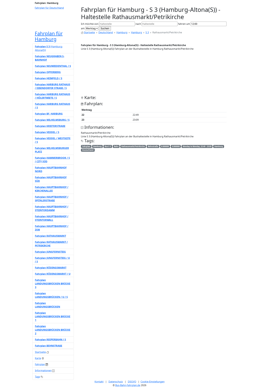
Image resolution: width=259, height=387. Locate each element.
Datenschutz (116, 381)
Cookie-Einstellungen (153, 381)
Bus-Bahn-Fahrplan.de (127, 385)
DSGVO (132, 381)
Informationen (43, 370)
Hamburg (121, 32)
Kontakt (99, 381)
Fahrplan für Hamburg (49, 36)
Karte (38, 358)
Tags (37, 376)
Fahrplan (40, 364)
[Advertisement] (154, 74)
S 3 (147, 32)
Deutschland (105, 32)
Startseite (89, 32)
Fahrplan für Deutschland (49, 7)
